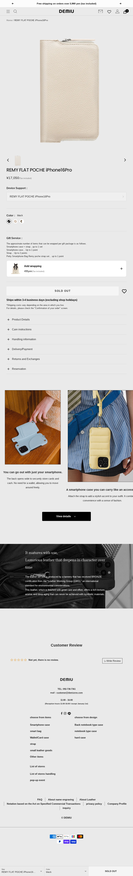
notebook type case (86, 731)
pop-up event (37, 780)
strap (33, 743)
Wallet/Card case (39, 737)
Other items (36, 756)
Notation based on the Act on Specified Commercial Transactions (43, 803)
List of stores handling (42, 773)
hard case (80, 737)
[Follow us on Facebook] (61, 713)
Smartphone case (40, 724)
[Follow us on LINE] (69, 713)
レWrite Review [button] (112, 660)
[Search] (15, 12)
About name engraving (61, 799)
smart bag (35, 731)
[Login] (117, 12)
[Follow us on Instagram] (65, 713)
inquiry (67, 808)
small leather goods (41, 750)
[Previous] (8, 161)
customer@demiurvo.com (70, 693)
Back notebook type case (89, 724)
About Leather (87, 799)
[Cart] (125, 12)
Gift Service (13, 238)
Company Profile (117, 803)
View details (63, 516)
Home (9, 20)
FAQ (39, 799)
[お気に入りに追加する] (124, 291)
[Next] (125, 161)
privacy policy (94, 803)
